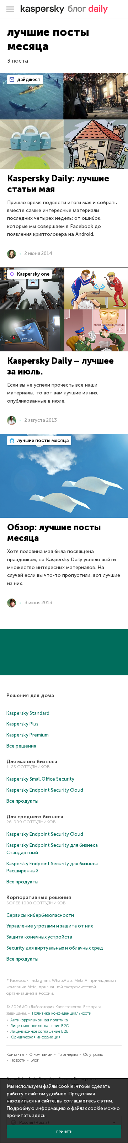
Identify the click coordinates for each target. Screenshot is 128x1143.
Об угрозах (93, 1054)
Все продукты (22, 801)
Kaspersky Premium (27, 735)
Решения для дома (30, 695)
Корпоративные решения (38, 897)
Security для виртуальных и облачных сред (54, 948)
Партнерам (68, 1054)
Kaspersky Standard (27, 713)
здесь (39, 1115)
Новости (18, 1060)
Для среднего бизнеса (34, 817)
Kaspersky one (32, 274)
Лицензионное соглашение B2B (39, 1031)
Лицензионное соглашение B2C (39, 1026)
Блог (35, 1060)
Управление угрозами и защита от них (49, 926)
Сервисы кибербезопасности (40, 915)
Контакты (15, 1054)
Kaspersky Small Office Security (40, 779)
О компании (41, 1054)
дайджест (28, 79)
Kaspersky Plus (22, 724)
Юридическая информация (35, 1037)
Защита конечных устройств (39, 937)
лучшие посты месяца (42, 440)
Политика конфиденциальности (61, 1013)
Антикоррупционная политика (39, 1020)
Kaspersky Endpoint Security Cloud (44, 790)
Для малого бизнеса (31, 762)
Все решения (21, 746)
